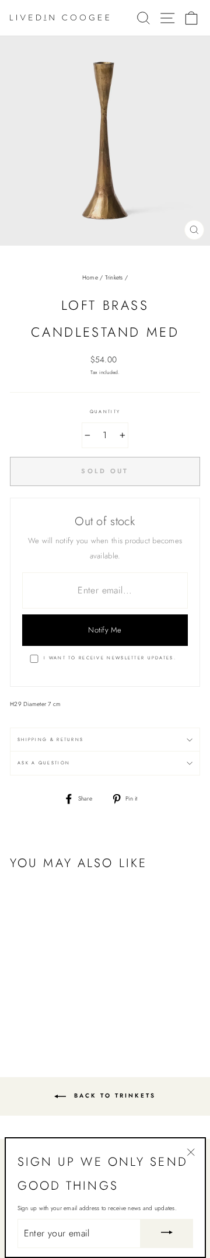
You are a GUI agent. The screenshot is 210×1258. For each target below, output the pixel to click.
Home (90, 277)
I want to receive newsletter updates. (110, 658)
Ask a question (44, 763)
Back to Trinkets (113, 1096)
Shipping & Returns (50, 739)
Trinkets (114, 277)
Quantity (105, 411)
